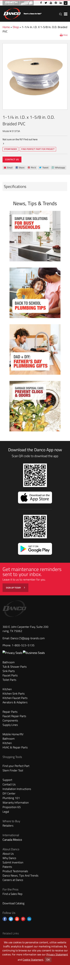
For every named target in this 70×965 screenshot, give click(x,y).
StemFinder (10, 149)
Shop (16, 27)
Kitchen (7, 689)
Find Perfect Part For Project (38, 149)
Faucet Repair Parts (14, 716)
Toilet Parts (9, 680)
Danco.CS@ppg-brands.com (28, 638)
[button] (60, 14)
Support (7, 780)
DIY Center (9, 793)
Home (6, 27)
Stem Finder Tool (13, 770)
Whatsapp (58, 168)
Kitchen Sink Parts (14, 693)
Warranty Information (16, 802)
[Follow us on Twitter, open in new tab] (11, 919)
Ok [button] (48, 960)
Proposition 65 (12, 807)
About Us (8, 853)
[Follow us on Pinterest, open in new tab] (23, 919)
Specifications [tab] (15, 186)
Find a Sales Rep (12, 894)
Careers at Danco (13, 880)
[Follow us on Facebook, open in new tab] (5, 919)
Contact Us (12, 159)
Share (20, 168)
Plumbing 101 (11, 798)
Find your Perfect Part (16, 766)
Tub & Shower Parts (15, 666)
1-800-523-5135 (23, 645)
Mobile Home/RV (13, 734)
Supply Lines (10, 725)
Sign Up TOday (13, 587)
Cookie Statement (33, 960)
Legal (6, 811)
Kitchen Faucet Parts (15, 698)
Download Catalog (13, 903)
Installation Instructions (17, 789)
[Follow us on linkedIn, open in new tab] (29, 919)
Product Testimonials (15, 871)
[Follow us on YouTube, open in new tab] (17, 919)
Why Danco (9, 858)
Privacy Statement (57, 954)
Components (10, 720)
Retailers (8, 825)
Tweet (43, 168)
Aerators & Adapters (15, 702)
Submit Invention (13, 862)
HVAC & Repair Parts (15, 747)
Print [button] (65, 35)
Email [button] (8, 168)
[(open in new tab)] (34, 653)
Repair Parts (10, 712)
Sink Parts (9, 671)
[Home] (22, 13)
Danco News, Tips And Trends (20, 875)
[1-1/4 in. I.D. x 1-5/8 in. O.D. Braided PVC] (35, 76)
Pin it (32, 168)
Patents (7, 867)
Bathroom (9, 662)
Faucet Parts (10, 675)
